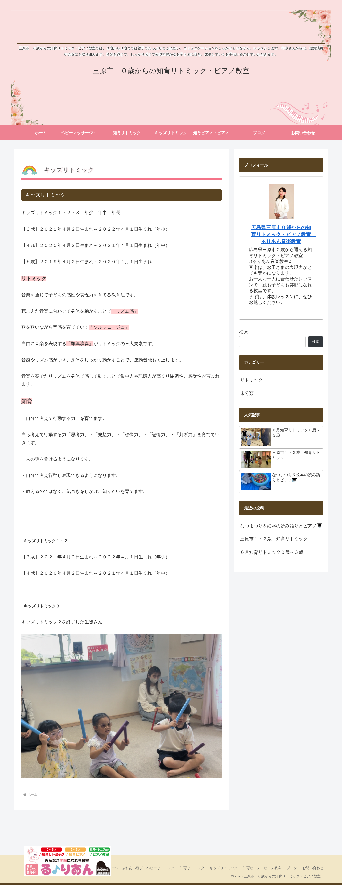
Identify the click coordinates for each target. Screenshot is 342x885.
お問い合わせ (312, 868)
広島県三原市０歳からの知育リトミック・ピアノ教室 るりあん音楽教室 (283, 234)
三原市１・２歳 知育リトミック (274, 538)
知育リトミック (192, 868)
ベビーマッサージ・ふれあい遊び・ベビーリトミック (132, 868)
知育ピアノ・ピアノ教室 (262, 868)
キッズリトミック (224, 868)
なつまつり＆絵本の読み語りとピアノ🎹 (281, 525)
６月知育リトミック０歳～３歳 (271, 552)
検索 (243, 332)
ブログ (292, 868)
